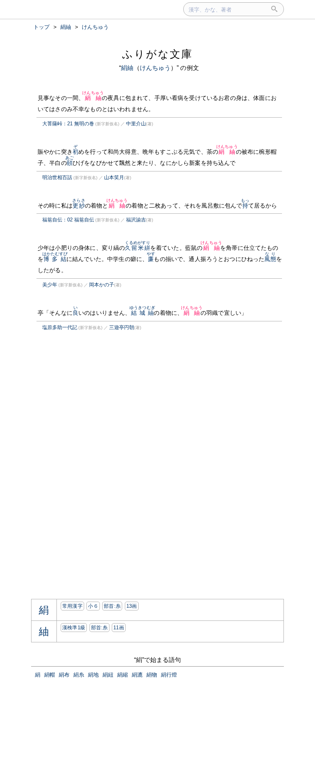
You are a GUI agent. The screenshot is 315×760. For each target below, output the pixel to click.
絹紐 (108, 675)
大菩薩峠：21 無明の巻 (68, 123)
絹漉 (137, 675)
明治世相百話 (57, 177)
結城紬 (142, 312)
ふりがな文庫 (157, 54)
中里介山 (136, 123)
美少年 (49, 285)
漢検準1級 (74, 627)
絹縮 (122, 675)
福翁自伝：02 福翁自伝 (68, 220)
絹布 (64, 675)
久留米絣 (138, 247)
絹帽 (49, 675)
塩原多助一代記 (59, 327)
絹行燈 (169, 675)
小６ (93, 606)
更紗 (78, 205)
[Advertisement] (95, 409)
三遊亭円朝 (121, 327)
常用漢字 (72, 606)
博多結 (55, 259)
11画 (118, 627)
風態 (270, 259)
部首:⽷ (112, 606)
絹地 (93, 675)
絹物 (151, 675)
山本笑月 (114, 177)
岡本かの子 (101, 285)
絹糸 (78, 675)
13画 (131, 606)
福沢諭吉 (136, 220)
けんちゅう (155, 68)
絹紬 (127, 68)
